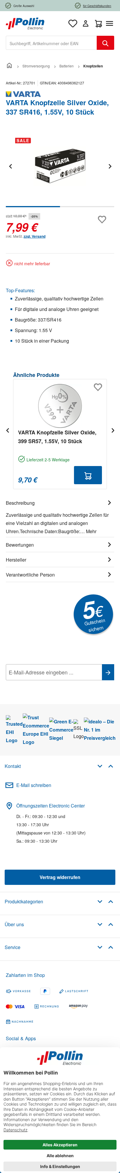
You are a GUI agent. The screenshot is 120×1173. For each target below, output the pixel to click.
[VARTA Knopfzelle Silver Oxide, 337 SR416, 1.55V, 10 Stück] (60, 166)
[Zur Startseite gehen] (25, 22)
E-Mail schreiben (33, 785)
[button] (105, 765)
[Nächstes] (109, 166)
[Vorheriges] (10, 166)
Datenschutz (43, 685)
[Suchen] (105, 43)
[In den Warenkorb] (88, 475)
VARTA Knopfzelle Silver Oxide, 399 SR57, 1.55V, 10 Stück (57, 437)
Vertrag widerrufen (60, 877)
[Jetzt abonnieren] (108, 672)
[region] (60, 170)
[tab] (60, 516)
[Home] (9, 65)
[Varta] (60, 94)
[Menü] (111, 23)
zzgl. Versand (34, 236)
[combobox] (51, 43)
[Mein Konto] (85, 23)
